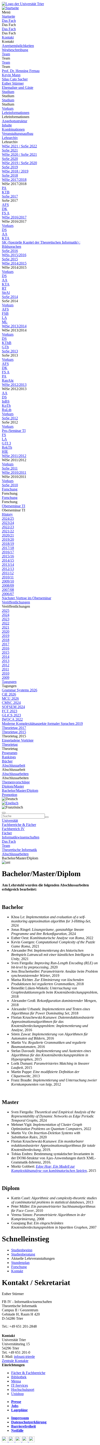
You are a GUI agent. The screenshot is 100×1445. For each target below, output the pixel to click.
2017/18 (8, 548)
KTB (6, 192)
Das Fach (9, 21)
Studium (8, 92)
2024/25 (8, 518)
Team (6, 54)
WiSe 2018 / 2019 (15, 171)
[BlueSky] (12, 1441)
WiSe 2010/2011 (14, 472)
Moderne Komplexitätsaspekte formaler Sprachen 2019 (42, 724)
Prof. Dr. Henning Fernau (21, 71)
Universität (10, 820)
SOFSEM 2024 (13, 707)
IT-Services (19, 1385)
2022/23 (8, 527)
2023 (5, 619)
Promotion (9, 795)
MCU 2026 (10, 698)
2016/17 (8, 552)
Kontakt (8, 37)
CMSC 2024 (11, 703)
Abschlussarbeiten (15, 774)
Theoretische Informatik (19, 850)
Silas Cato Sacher (15, 79)
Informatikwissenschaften (20, 837)
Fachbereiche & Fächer (19, 825)
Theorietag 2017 (14, 728)
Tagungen (9, 682)
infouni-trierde (24, 1357)
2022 (5, 623)
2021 (5, 627)
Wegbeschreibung (15, 50)
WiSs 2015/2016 (14, 255)
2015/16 (8, 556)
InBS (6, 401)
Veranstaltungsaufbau (17, 134)
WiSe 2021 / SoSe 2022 (19, 146)
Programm (9, 753)
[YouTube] (18, 1441)
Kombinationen (13, 129)
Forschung (9, 489)
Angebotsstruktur (14, 121)
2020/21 (8, 535)
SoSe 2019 (10, 167)
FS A (6, 213)
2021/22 (8, 531)
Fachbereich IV (13, 829)
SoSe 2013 (10, 351)
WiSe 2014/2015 (14, 263)
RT (4, 288)
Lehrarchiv (10, 138)
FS (4, 435)
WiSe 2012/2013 (14, 385)
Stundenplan (20, 1263)
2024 (5, 615)
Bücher (7, 761)
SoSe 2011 (10, 468)
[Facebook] (5, 1441)
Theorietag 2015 (14, 732)
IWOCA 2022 (12, 719)
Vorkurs (7, 108)
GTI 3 (6, 443)
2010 (5, 673)
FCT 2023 (9, 711)
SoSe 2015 (10, 259)
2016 (5, 648)
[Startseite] (23, 4)
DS (4, 230)
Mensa (16, 1381)
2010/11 (8, 577)
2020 (5, 631)
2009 (5, 677)
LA (4, 318)
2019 (5, 636)
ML (4, 322)
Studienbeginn (21, 1250)
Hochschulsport (22, 1390)
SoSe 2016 (10, 251)
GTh (5, 347)
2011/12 (8, 573)
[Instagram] (25, 1441)
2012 (5, 665)
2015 (5, 652)
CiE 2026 (9, 694)
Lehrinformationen (15, 113)
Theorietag (10, 744)
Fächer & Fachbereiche (28, 1373)
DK (4, 209)
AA (4, 234)
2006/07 (8, 594)
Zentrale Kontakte (15, 1361)
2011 (5, 669)
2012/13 (8, 569)
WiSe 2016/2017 (14, 217)
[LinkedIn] (32, 1441)
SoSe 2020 (10, 159)
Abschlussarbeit (13, 765)
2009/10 (8, 581)
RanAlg (7, 380)
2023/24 (8, 523)
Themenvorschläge (16, 782)
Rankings (9, 757)
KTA (6, 238)
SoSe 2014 (10, 297)
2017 (5, 644)
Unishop (17, 1394)
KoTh (6, 406)
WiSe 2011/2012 (14, 456)
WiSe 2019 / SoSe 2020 (19, 163)
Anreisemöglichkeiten (18, 46)
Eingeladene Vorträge (17, 740)
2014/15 (8, 560)
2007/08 (8, 590)
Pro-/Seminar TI (14, 431)
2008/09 (8, 585)
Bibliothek (19, 1377)
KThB (6, 343)
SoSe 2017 (10, 196)
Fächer (7, 833)
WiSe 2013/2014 (14, 326)
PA (4, 188)
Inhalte (7, 125)
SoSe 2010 (10, 485)
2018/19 (8, 544)
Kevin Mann (11, 75)
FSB (5, 313)
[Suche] (4, 812)
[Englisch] (10, 803)
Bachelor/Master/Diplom (20, 790)
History (7, 514)
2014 (5, 657)
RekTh (7, 447)
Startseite (8, 16)
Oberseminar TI (13, 506)
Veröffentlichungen (16, 602)
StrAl (6, 293)
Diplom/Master (13, 786)
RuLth (6, 410)
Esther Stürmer (13, 83)
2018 (5, 640)
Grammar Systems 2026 (19, 690)
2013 (5, 661)
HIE (5, 452)
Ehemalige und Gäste (17, 87)
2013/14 (8, 565)
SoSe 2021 (10, 150)
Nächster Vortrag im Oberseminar (26, 598)
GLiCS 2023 (11, 715)
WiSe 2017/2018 (14, 180)
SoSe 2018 (10, 175)
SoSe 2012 (10, 418)
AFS (5, 205)
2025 (5, 611)
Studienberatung (23, 1254)
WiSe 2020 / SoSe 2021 (19, 154)
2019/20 (8, 539)
